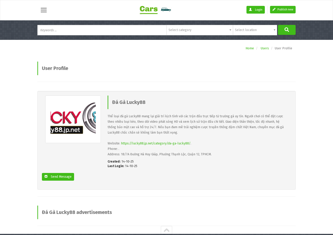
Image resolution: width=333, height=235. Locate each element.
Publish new (285, 9)
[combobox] (199, 30)
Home (250, 48)
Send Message (61, 177)
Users (265, 48)
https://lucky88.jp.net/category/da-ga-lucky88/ (156, 143)
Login (258, 9)
